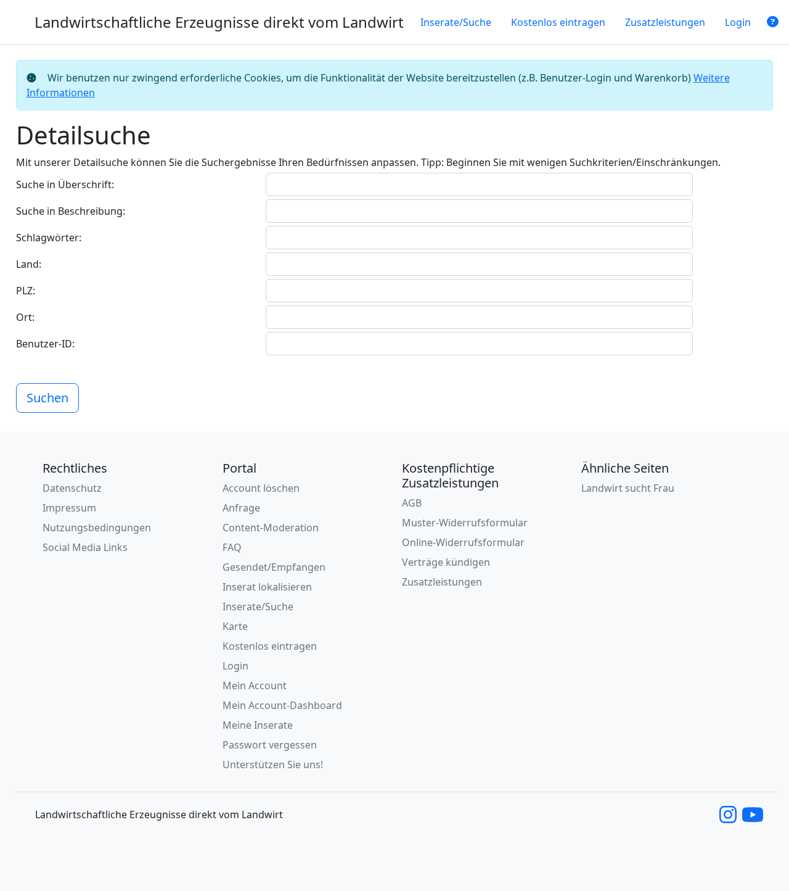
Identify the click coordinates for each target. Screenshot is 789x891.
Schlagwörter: (48, 237)
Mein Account (255, 685)
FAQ (232, 547)
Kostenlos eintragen (558, 22)
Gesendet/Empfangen (274, 567)
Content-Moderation (271, 527)
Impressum (69, 508)
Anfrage (241, 508)
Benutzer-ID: (45, 343)
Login (738, 22)
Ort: (25, 317)
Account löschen (261, 488)
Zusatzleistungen (665, 22)
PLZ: (25, 290)
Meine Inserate (258, 725)
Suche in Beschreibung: (70, 211)
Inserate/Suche (455, 22)
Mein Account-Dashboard (282, 705)
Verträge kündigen (446, 562)
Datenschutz (72, 488)
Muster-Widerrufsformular (465, 522)
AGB (412, 503)
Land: (28, 264)
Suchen (47, 397)
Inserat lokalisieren (267, 587)
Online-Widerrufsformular (463, 542)
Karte (235, 626)
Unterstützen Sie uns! (273, 764)
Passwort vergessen (270, 745)
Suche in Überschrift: (65, 184)
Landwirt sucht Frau (627, 488)
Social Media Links (85, 547)
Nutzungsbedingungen (97, 527)
